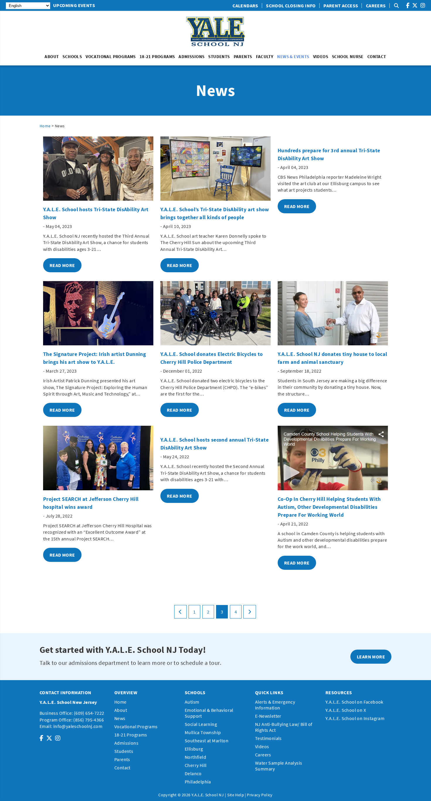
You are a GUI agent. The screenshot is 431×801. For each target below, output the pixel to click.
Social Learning (201, 724)
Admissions (126, 743)
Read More (62, 265)
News (119, 718)
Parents (122, 759)
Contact (122, 767)
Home (120, 702)
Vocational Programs (136, 726)
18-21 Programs (130, 735)
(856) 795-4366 (88, 720)
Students (123, 751)
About (120, 710)
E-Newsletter (268, 716)
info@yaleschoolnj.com (77, 726)
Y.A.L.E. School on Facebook (354, 702)
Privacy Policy (260, 794)
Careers (263, 755)
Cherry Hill (195, 765)
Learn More (371, 657)
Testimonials (268, 738)
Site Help (235, 794)
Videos (262, 746)
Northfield (195, 757)
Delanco (193, 773)
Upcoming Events (74, 5)
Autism (192, 702)
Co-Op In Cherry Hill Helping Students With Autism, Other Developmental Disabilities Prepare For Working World (329, 507)
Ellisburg (194, 749)
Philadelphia (198, 782)
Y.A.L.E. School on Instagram (354, 718)
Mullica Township (203, 732)
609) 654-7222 (89, 713)
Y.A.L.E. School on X (345, 710)
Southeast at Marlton (206, 740)
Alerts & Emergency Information (275, 705)
